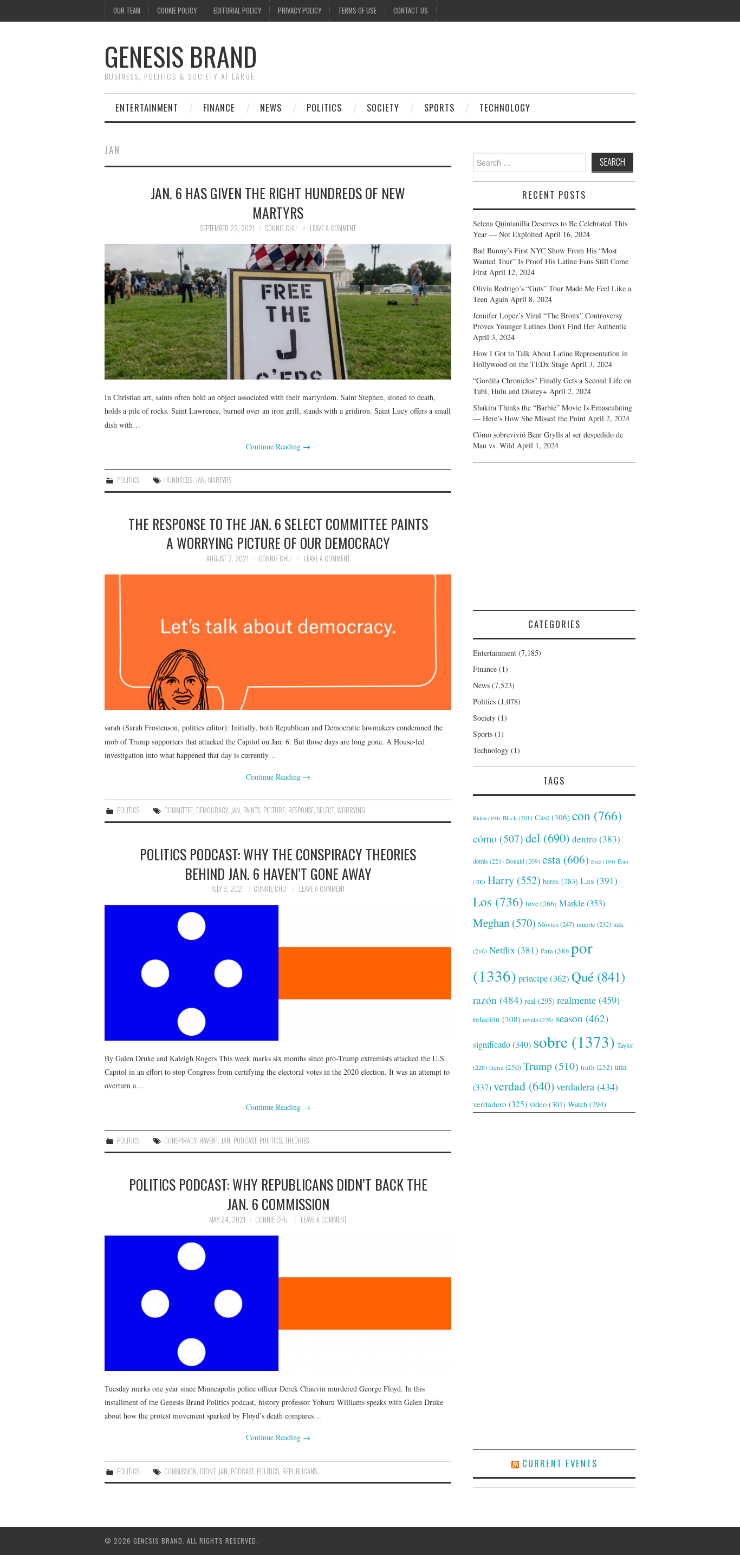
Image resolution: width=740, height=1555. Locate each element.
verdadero (500, 1104)
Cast (552, 817)
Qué (598, 976)
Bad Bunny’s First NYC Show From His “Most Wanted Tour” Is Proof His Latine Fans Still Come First (550, 261)
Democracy (212, 810)
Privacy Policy (299, 10)
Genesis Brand (181, 56)
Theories (297, 1140)
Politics (324, 107)
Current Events (560, 1463)
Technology (504, 107)
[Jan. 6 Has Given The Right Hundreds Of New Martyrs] (278, 312)
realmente (588, 1000)
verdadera (587, 1086)
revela (538, 1019)
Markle (582, 903)
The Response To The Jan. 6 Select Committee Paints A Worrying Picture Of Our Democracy (278, 533)
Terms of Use (357, 10)
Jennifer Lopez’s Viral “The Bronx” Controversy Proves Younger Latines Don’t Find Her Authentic (550, 320)
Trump (551, 1066)
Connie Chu (280, 228)
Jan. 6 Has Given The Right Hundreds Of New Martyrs (278, 202)
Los (498, 901)
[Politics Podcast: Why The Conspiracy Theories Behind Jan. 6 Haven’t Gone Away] (278, 973)
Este (603, 861)
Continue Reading (278, 446)
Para (555, 951)
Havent (208, 1140)
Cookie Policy (177, 10)
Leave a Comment (333, 228)
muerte (593, 924)
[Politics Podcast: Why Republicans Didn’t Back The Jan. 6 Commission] (278, 1303)
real (539, 1001)
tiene (505, 1067)
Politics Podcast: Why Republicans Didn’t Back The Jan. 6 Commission (278, 1194)
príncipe (543, 978)
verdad (524, 1086)
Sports (439, 107)
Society (383, 107)
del (547, 837)
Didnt (207, 1471)
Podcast (244, 1140)
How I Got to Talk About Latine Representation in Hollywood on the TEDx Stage (550, 358)
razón (497, 999)
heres (560, 881)
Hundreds (178, 480)
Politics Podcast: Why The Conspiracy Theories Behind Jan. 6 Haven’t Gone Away (278, 864)
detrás (488, 861)
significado (502, 1044)
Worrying (351, 810)
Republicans (299, 1471)
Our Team (126, 10)
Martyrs (219, 480)
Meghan (504, 922)
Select (325, 810)
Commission (180, 1471)
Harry (514, 879)
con (597, 815)
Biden (487, 818)
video (547, 1104)
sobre (574, 1041)
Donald (523, 861)
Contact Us (410, 10)
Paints (251, 810)
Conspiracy (180, 1140)
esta (565, 859)
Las (599, 880)
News (271, 107)
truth (596, 1067)
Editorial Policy (237, 10)
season (582, 1018)
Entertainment (146, 107)
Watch (587, 1104)
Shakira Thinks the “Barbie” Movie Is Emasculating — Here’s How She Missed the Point (552, 412)
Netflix (513, 950)
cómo (498, 838)
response (301, 810)
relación (497, 1019)
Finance (219, 107)
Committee (178, 810)
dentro (596, 839)
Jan (200, 480)
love (541, 904)
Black (518, 818)
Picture (274, 810)
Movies (556, 924)
